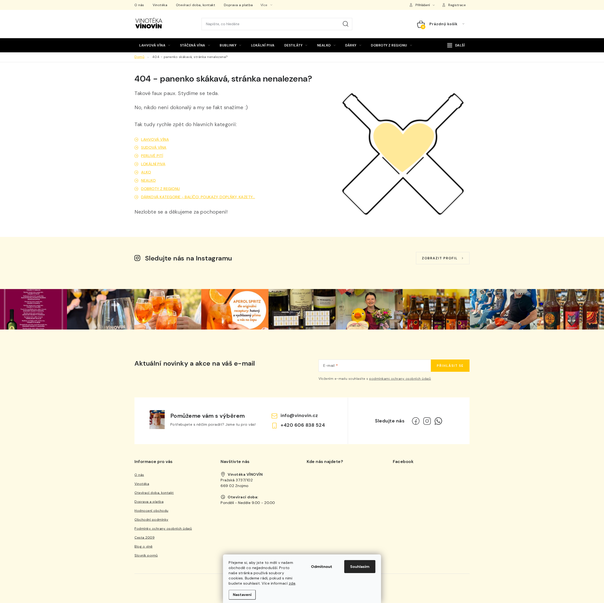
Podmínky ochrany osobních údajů (163, 528)
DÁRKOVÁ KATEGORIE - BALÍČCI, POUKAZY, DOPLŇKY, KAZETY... (198, 196)
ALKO (146, 172)
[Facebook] (415, 421)
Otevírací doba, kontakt (195, 5)
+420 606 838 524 (303, 425)
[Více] (456, 45)
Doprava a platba (238, 5)
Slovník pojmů (146, 555)
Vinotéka (160, 5)
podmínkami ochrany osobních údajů (400, 378)
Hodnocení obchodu (151, 510)
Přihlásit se (450, 365)
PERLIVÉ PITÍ (152, 155)
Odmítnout (321, 566)
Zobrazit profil (440, 258)
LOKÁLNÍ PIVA (153, 163)
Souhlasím (359, 566)
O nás (139, 5)
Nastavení (242, 594)
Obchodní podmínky (151, 519)
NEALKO (148, 180)
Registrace (457, 5)
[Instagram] (427, 421)
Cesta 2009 (144, 537)
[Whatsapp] (438, 421)
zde (292, 583)
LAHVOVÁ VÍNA (155, 139)
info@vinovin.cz (299, 415)
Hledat (345, 24)
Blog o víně (143, 546)
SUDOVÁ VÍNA (154, 147)
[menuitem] (154, 45)
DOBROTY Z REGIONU (160, 188)
